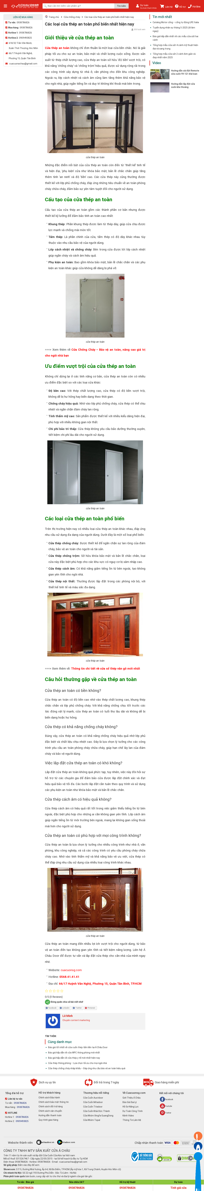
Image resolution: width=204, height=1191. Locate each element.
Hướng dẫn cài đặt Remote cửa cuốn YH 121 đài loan (185, 72)
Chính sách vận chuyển (50, 1111)
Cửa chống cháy (72, 17)
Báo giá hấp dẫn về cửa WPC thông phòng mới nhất (74, 1052)
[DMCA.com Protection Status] (187, 1161)
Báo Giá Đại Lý (130, 1102)
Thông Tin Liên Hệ (132, 1120)
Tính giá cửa (178, 1187)
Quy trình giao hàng (48, 1120)
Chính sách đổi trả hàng (51, 1106)
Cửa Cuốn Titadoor (92, 1106)
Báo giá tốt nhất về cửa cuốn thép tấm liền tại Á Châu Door (78, 1047)
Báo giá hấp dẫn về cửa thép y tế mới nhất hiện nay (74, 1058)
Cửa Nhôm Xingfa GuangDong (98, 1115)
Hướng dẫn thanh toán (50, 1115)
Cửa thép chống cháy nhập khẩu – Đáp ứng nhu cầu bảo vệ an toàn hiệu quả (86, 1068)
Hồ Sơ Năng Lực (131, 1106)
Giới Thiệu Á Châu (132, 1097)
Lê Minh (67, 1016)
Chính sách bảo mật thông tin (54, 1102)
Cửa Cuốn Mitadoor (93, 1102)
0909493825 (25, 38)
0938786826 (23, 22)
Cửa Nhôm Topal (91, 1120)
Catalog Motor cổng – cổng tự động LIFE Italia (176, 22)
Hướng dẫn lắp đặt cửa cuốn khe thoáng (183, 85)
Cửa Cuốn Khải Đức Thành (96, 1111)
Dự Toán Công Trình (133, 1111)
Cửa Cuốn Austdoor (93, 1097)
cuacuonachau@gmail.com (23, 63)
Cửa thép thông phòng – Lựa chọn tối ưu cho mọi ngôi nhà (77, 1063)
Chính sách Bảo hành (49, 1097)
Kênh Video (128, 1115)
